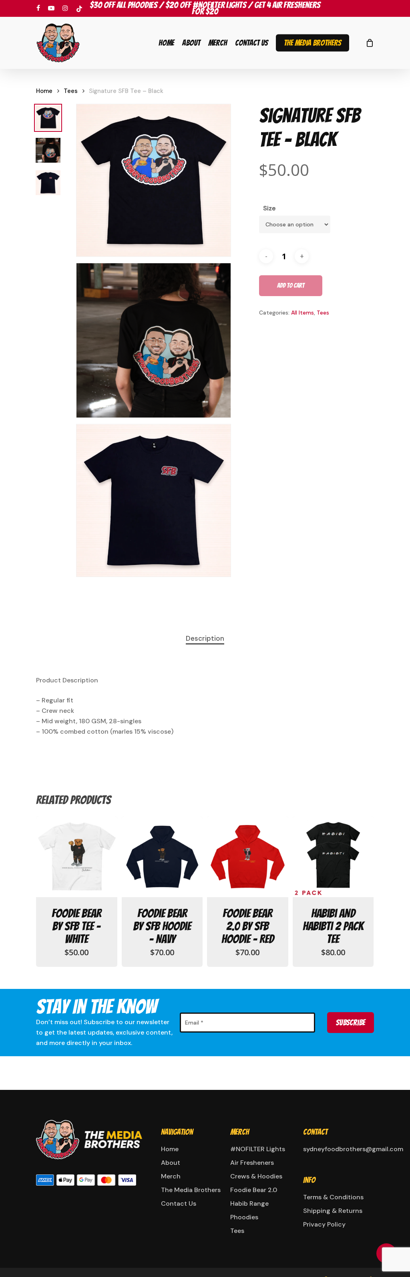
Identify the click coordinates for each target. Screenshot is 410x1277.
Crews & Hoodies (256, 1176)
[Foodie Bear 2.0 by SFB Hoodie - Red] (247, 857)
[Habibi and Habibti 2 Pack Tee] (333, 857)
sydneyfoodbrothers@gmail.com (337, 1149)
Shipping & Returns (332, 1210)
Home (44, 91)
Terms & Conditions (333, 1197)
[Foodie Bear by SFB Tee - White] (76, 857)
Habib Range (249, 1203)
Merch (171, 1176)
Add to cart (290, 285)
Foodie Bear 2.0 (253, 1190)
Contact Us (178, 1203)
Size (269, 208)
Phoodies (244, 1217)
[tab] (205, 638)
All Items (302, 312)
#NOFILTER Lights (257, 1149)
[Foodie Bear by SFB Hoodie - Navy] (162, 857)
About (170, 1162)
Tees (71, 91)
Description (205, 638)
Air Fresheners (252, 1162)
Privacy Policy (324, 1224)
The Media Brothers (191, 1190)
